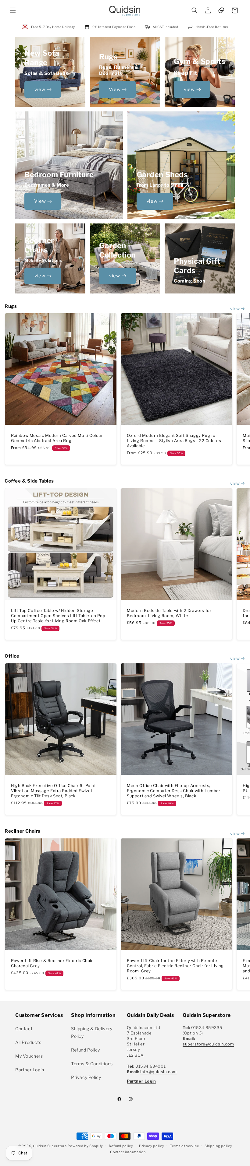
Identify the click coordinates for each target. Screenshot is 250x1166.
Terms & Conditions (92, 1063)
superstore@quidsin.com (208, 1043)
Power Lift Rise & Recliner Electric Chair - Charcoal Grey (53, 963)
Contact (23, 1028)
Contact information (127, 1152)
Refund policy (121, 1146)
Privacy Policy (86, 1077)
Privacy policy (151, 1146)
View (114, 89)
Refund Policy (85, 1049)
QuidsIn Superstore (50, 1146)
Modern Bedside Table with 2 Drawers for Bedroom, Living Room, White (169, 613)
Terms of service (184, 1146)
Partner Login (29, 1069)
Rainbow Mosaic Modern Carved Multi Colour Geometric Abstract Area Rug (57, 438)
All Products (28, 1042)
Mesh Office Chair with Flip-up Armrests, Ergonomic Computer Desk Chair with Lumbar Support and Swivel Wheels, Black (173, 790)
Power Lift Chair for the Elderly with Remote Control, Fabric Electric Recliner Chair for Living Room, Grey (175, 965)
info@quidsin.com (158, 1071)
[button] (13, 10)
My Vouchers (29, 1056)
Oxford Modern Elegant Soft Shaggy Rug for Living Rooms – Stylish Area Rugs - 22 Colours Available (174, 440)
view (39, 89)
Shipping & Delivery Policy (91, 1032)
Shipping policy (218, 1146)
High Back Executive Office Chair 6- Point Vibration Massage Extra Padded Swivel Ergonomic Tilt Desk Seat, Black (53, 790)
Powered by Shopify (85, 1146)
